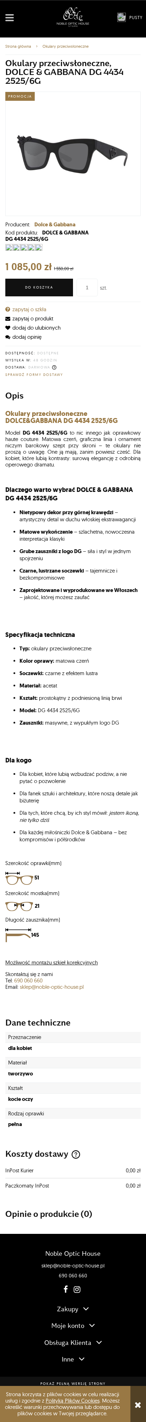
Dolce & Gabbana (54, 224)
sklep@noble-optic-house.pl (52, 986)
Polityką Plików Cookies (73, 1400)
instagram (75, 1289)
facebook (65, 1289)
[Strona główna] (73, 17)
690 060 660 (28, 980)
